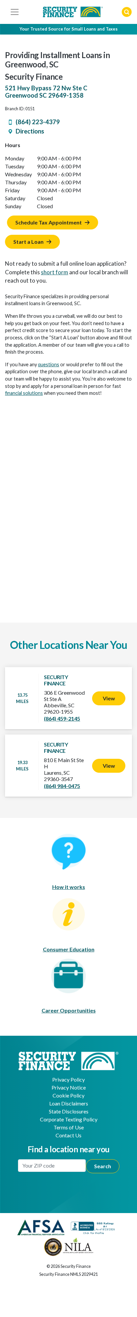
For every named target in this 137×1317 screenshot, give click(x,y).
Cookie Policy (68, 1095)
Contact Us (68, 1135)
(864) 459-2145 (62, 718)
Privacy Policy (68, 1079)
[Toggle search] (127, 12)
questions (48, 364)
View (109, 698)
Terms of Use (69, 1127)
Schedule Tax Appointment (48, 222)
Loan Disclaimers (68, 1103)
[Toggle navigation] (14, 12)
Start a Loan (28, 241)
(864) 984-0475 (62, 786)
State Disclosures (68, 1111)
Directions (30, 131)
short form (54, 272)
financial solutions (24, 393)
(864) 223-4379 (38, 122)
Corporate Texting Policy (68, 1119)
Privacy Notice (69, 1087)
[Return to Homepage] (68, 1060)
